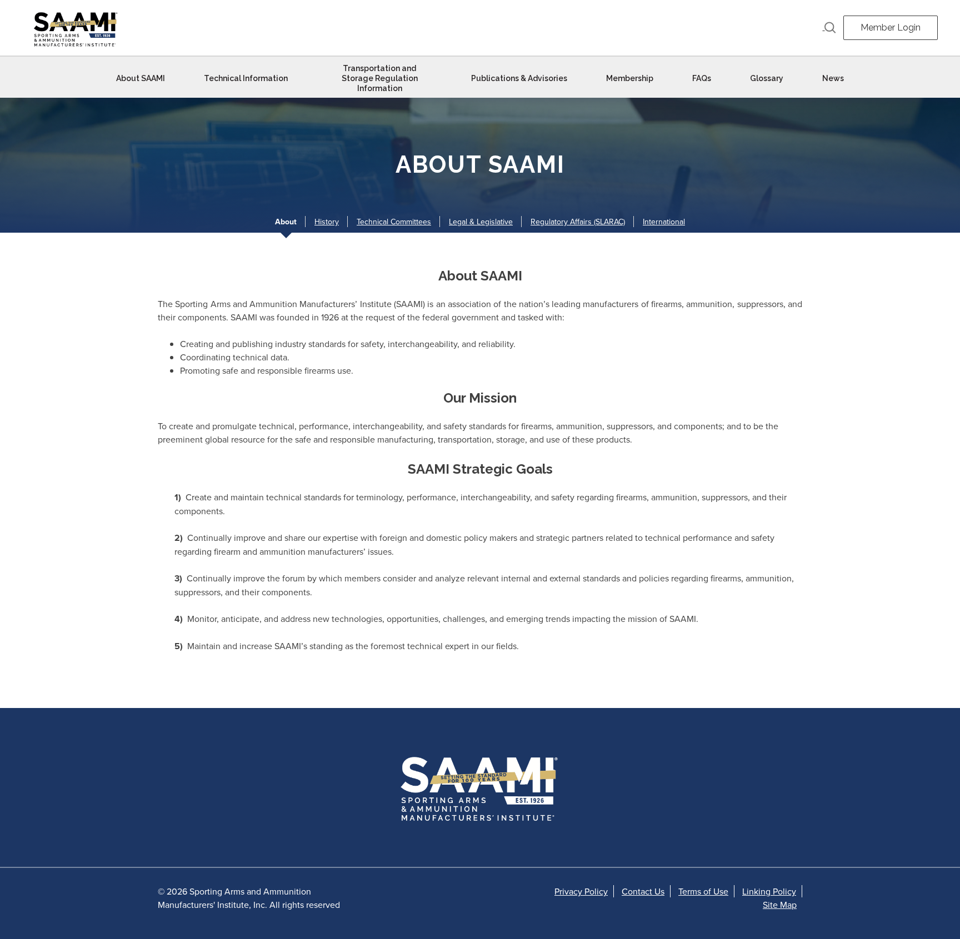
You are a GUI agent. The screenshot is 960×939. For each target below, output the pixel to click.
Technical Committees (394, 221)
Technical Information (246, 78)
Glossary (766, 78)
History (326, 221)
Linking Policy (769, 891)
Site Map (780, 904)
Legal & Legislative (481, 221)
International (664, 221)
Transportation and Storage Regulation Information (380, 78)
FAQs (701, 78)
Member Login (891, 27)
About (286, 221)
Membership (629, 78)
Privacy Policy (581, 891)
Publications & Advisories (519, 78)
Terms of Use (703, 891)
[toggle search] (829, 28)
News (833, 78)
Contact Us (643, 891)
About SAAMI (140, 78)
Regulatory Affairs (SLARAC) (578, 221)
